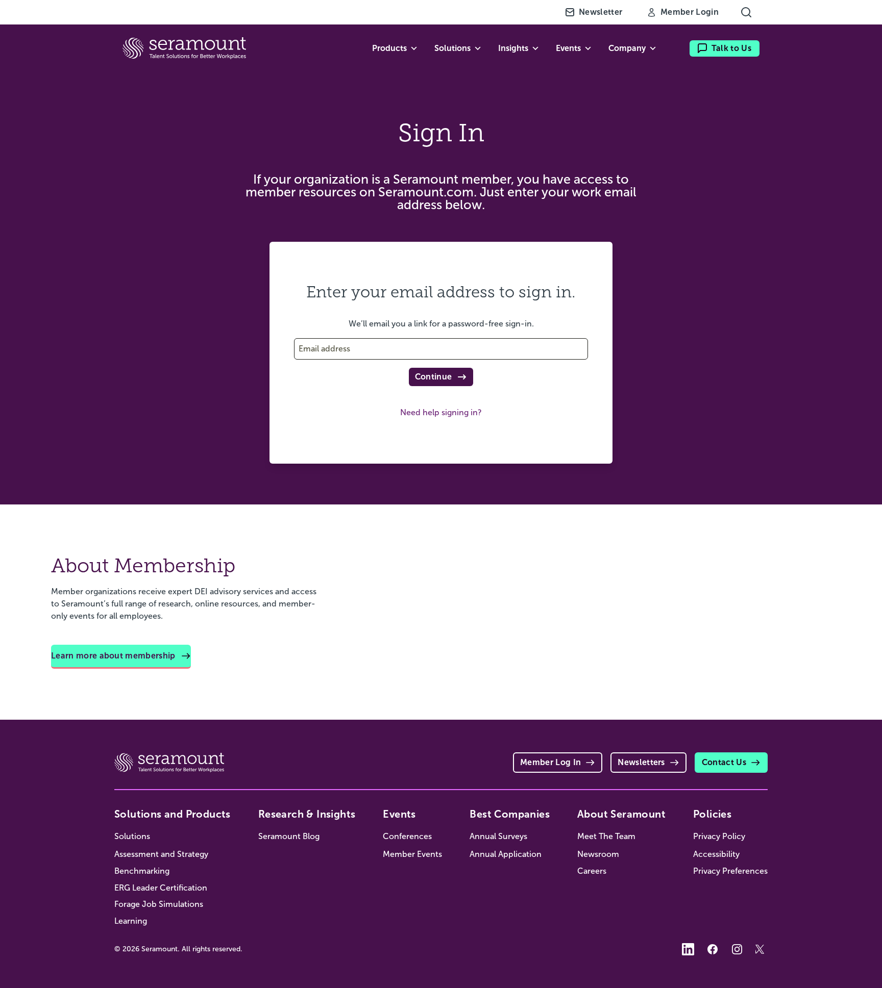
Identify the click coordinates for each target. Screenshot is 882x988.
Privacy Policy (719, 836)
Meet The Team (606, 836)
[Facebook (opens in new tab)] (712, 949)
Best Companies (510, 814)
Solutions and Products (172, 814)
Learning (130, 921)
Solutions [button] (452, 48)
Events (399, 814)
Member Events (412, 854)
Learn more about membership (113, 655)
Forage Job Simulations (158, 904)
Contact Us (724, 762)
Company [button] (627, 48)
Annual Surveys (498, 836)
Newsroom (598, 854)
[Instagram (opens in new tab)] (737, 949)
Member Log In (550, 762)
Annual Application (506, 854)
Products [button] (389, 48)
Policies (712, 814)
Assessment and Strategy (161, 854)
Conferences (407, 836)
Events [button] (568, 48)
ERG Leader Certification (160, 887)
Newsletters (641, 762)
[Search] (746, 12)
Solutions (132, 836)
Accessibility (716, 854)
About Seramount (621, 814)
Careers (591, 871)
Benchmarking (141, 871)
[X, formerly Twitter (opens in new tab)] (761, 949)
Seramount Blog (289, 836)
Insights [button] (513, 48)
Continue (433, 376)
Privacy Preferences (730, 871)
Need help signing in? (441, 412)
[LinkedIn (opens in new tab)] (688, 949)
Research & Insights (307, 814)
